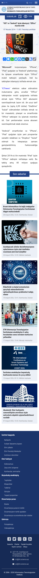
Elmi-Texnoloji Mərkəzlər (12, 451)
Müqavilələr (8, 484)
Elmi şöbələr (8, 447)
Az (2, 2)
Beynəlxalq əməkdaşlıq (10, 475)
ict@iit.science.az (22, 559)
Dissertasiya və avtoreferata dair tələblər (18, 515)
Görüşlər (7, 491)
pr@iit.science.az (22, 564)
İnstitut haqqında (8, 435)
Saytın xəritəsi (17, 547)
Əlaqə (25, 547)
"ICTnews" (6, 88)
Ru (6, 2)
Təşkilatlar (8, 480)
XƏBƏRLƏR (11, 17)
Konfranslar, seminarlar (12, 471)
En (4, 2)
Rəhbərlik (7, 440)
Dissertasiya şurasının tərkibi (14, 508)
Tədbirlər (7, 488)
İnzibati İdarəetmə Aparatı (13, 444)
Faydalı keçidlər (26, 544)
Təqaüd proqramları (11, 495)
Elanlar (6, 504)
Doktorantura (8, 464)
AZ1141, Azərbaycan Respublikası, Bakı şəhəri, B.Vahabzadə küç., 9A (22, 554)
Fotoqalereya (8, 524)
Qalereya (5, 519)
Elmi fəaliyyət (7, 459)
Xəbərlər (10, 544)
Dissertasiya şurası (9, 499)
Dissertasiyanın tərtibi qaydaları (15, 512)
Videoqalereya (9, 528)
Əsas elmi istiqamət (11, 468)
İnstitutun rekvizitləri (11, 455)
